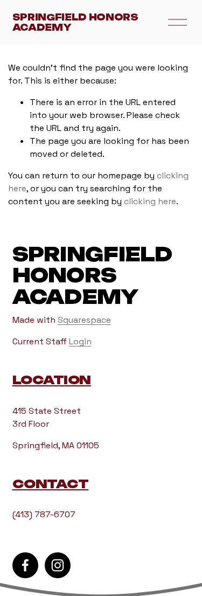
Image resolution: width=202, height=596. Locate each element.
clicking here (150, 201)
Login (80, 341)
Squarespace (84, 319)
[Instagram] (58, 565)
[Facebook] (25, 565)
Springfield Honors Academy (75, 22)
